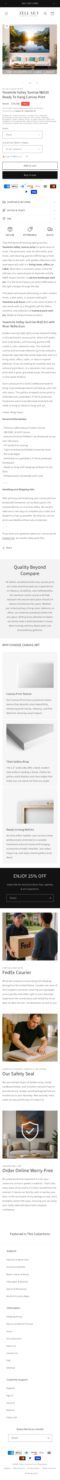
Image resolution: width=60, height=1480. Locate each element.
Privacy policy (34, 1468)
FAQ (8, 1360)
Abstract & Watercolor (17, 1259)
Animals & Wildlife (15, 1266)
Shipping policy (31, 1473)
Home (9, 1331)
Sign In (9, 1395)
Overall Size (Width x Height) (15, 142)
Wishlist (10, 1410)
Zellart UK (11, 1417)
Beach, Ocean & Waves (17, 1274)
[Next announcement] (54, 3)
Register (10, 1388)
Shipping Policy (14, 1316)
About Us (11, 1345)
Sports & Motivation (16, 1288)
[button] (6, 13)
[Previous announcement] (5, 3)
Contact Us (8, 537)
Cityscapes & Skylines (17, 1281)
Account (10, 1402)
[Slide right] (37, 82)
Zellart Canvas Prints (28, 1464)
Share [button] (9, 547)
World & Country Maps (17, 1296)
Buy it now (30, 175)
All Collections (14, 1338)
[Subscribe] (49, 898)
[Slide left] (23, 82)
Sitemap (10, 1367)
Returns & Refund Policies (19, 1323)
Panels (5, 128)
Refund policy (19, 1468)
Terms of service (49, 1468)
